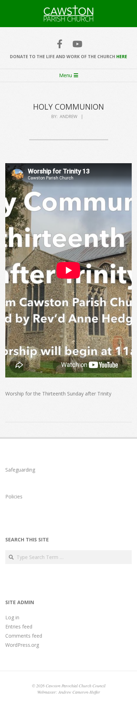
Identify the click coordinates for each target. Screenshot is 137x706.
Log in (12, 617)
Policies (13, 496)
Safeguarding (20, 469)
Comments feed (23, 635)
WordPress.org (22, 644)
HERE (121, 57)
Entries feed (18, 626)
